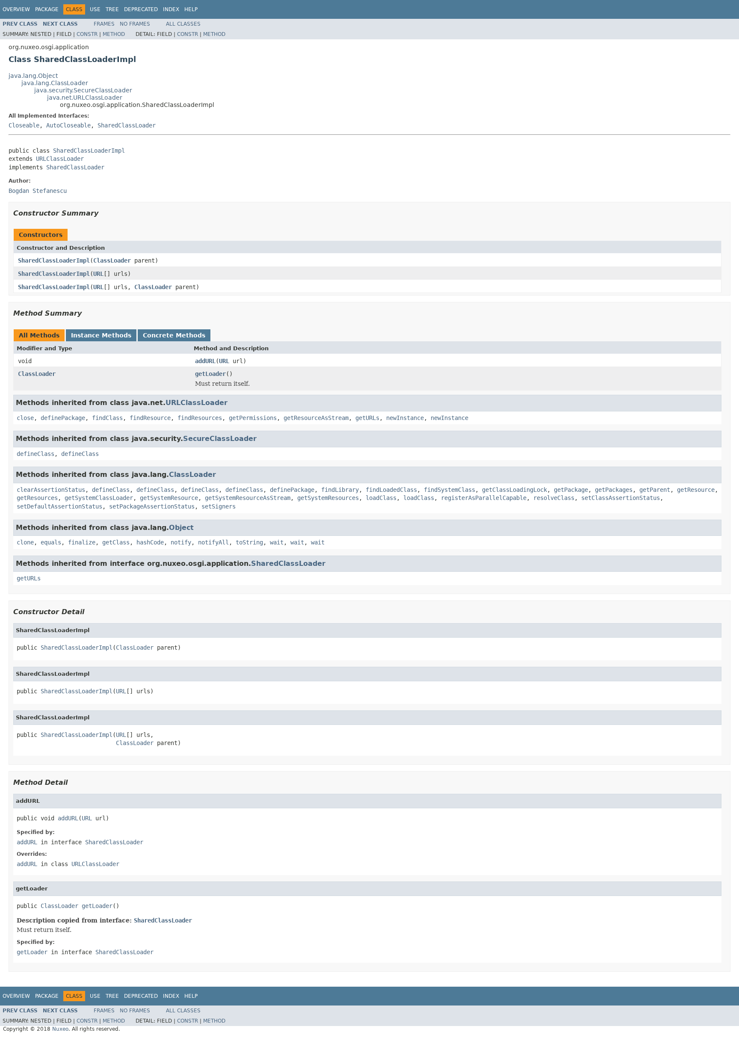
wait (277, 542)
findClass (107, 417)
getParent (654, 489)
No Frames (135, 24)
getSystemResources (328, 497)
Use (95, 9)
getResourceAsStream (316, 417)
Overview (16, 9)
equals (51, 542)
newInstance (405, 417)
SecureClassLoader (220, 439)
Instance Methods (101, 335)
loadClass (381, 497)
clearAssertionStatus (51, 489)
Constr (87, 34)
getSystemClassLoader (99, 497)
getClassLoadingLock (514, 489)
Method (114, 34)
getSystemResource (169, 497)
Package (47, 9)
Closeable (24, 125)
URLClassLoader (60, 158)
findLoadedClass (391, 489)
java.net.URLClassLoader (84, 97)
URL (98, 273)
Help (191, 9)
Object (181, 527)
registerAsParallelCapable (483, 497)
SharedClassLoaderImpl (89, 150)
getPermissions (253, 417)
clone (25, 542)
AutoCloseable (68, 125)
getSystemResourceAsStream (247, 497)
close (25, 417)
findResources (199, 417)
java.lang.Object (33, 75)
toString (249, 542)
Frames (104, 24)
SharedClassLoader (127, 125)
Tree (112, 9)
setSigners (218, 506)
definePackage (63, 417)
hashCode (150, 542)
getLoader (210, 373)
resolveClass (553, 497)
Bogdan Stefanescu (38, 190)
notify (181, 542)
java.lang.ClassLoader (54, 83)
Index (171, 9)
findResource (150, 417)
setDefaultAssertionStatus (59, 506)
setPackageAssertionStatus (152, 506)
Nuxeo (60, 1029)
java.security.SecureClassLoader (83, 90)
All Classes (183, 24)
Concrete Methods (174, 335)
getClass (116, 542)
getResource (696, 489)
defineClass (35, 453)
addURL (205, 361)
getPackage (571, 489)
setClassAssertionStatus (620, 497)
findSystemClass (449, 489)
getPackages (614, 489)
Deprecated (141, 9)
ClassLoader (112, 260)
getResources (37, 497)
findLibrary (340, 489)
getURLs (367, 417)
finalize (81, 542)
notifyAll (213, 542)
